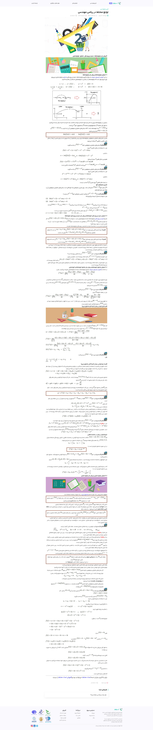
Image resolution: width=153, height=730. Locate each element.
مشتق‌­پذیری (85, 494)
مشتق (65, 77)
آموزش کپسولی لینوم (98, 77)
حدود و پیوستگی (99, 219)
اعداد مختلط (86, 677)
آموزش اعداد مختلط (65, 677)
